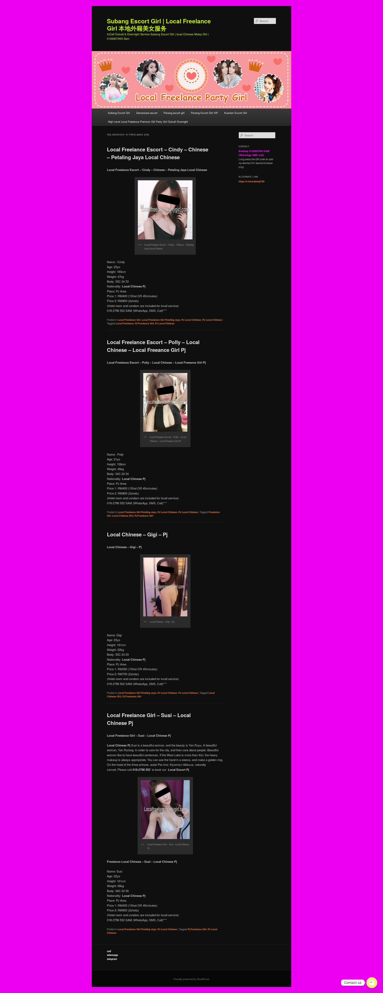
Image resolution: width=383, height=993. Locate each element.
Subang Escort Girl (119, 113)
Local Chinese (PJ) (122, 515)
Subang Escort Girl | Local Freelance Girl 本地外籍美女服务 (159, 24)
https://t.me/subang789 (252, 181)
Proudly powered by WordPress (191, 979)
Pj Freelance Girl (144, 323)
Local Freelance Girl (129, 320)
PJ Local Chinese (191, 320)
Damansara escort (146, 113)
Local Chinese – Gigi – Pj (137, 534)
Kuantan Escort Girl (236, 113)
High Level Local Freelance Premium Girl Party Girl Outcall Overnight (148, 121)
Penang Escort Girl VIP (204, 113)
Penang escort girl (174, 113)
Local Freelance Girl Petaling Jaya (161, 320)
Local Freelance (125, 323)
